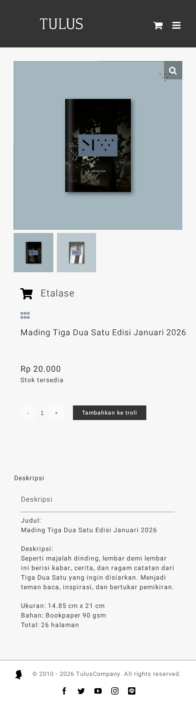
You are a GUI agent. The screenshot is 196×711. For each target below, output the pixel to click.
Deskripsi (29, 478)
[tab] (98, 478)
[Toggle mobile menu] (177, 25)
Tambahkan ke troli (109, 413)
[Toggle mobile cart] (158, 25)
